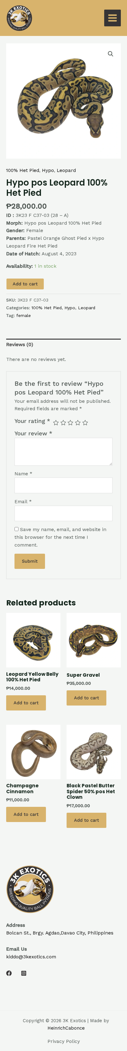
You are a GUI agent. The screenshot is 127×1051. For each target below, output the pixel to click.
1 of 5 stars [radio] (56, 423)
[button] (110, 53)
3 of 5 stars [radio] (70, 423)
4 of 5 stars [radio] (78, 423)
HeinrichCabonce (66, 1028)
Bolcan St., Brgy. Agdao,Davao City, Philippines (59, 933)
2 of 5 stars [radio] (63, 423)
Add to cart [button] (26, 703)
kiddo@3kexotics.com (31, 957)
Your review (33, 433)
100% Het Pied (22, 170)
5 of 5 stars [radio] (85, 423)
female (23, 315)
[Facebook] (9, 973)
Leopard (66, 170)
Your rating (32, 421)
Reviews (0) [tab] (19, 344)
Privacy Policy (63, 1041)
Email (23, 501)
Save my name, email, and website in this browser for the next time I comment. (60, 537)
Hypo (48, 170)
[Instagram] (24, 973)
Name (23, 474)
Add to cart (25, 284)
